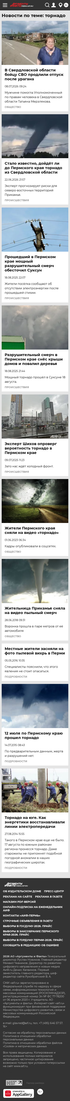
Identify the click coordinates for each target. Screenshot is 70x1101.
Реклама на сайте (17, 896)
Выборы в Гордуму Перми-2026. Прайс (33, 940)
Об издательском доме (22, 891)
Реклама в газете (48, 896)
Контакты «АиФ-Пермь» (21, 915)
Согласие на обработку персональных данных (34, 1032)
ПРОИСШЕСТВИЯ (17, 200)
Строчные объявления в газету (28, 921)
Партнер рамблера (35, 1083)
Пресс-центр (54, 891)
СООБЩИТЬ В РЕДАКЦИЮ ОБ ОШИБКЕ (31, 945)
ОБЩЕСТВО (13, 107)
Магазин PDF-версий (19, 901)
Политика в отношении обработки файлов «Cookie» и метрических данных (32, 1044)
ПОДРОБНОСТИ (16, 676)
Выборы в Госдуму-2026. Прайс (27, 926)
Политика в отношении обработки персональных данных (27, 1037)
